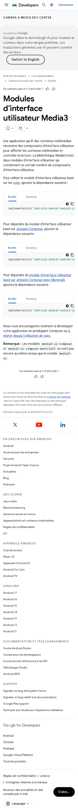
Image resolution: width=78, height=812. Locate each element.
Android (8, 446)
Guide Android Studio (17, 648)
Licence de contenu (59, 396)
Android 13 (10, 618)
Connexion (65, 5)
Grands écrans (12, 550)
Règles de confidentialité (19, 527)
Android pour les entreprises (21, 452)
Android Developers (14, 76)
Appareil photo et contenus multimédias (28, 520)
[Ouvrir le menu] (6, 5)
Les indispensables (43, 76)
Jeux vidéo (10, 501)
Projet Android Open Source (21, 465)
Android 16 (10, 599)
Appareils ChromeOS (16, 563)
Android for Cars (13, 569)
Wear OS (9, 556)
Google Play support (16, 703)
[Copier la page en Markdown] (20, 128)
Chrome (8, 742)
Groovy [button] (31, 197)
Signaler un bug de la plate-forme (24, 691)
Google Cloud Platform (18, 755)
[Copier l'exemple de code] (72, 204)
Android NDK (11, 674)
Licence (45, 775)
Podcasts (9, 484)
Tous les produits (14, 761)
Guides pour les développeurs (22, 654)
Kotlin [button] (12, 197)
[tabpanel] (39, 208)
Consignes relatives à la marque (26, 782)
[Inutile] (53, 89)
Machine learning (14, 507)
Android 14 (10, 612)
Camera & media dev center (27, 17)
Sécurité (8, 459)
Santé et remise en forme (19, 514)
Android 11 (10, 631)
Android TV (10, 576)
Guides (52, 81)
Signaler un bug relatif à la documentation (30, 697)
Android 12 (10, 625)
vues (16, 183)
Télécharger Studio (15, 667)
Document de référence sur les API (25, 661)
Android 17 (10, 593)
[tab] (12, 196)
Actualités (9, 471)
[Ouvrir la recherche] (44, 4)
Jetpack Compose (29, 229)
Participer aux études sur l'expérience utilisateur (33, 710)
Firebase (8, 748)
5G (5, 533)
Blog (6, 478)
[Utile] (47, 89)
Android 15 (10, 605)
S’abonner (66, 792)
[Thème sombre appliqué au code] (67, 204)
